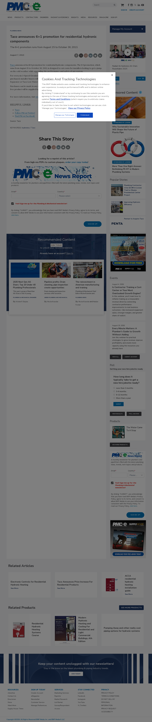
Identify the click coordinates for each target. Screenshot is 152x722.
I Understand (84, 115)
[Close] (112, 75)
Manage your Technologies (64, 115)
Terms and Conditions (60, 99)
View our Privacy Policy (79, 108)
